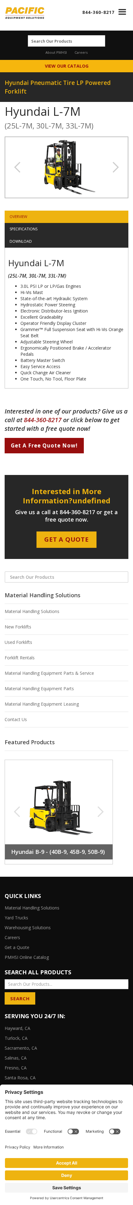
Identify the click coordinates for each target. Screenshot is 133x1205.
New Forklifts (18, 627)
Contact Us (16, 719)
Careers (81, 52)
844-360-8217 (98, 12)
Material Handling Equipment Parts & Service (49, 673)
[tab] (66, 217)
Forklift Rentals (20, 658)
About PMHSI (56, 52)
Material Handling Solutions (32, 611)
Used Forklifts (18, 642)
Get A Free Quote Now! (44, 445)
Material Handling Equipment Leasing (42, 704)
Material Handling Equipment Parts (39, 688)
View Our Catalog (66, 66)
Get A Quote (66, 539)
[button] (122, 12)
